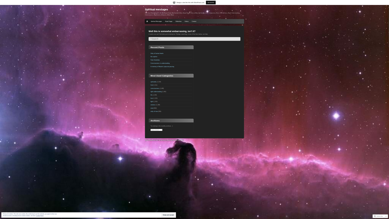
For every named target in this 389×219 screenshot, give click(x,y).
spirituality (154, 82)
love (152, 98)
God (152, 85)
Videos (187, 21)
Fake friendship (155, 60)
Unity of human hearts (157, 53)
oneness (153, 105)
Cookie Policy (40, 215)
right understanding (156, 91)
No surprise (154, 56)
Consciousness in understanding (160, 63)
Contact (194, 21)
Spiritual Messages (156, 21)
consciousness (155, 88)
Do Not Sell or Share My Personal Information (171, 140)
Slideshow (178, 21)
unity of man (154, 111)
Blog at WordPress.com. (151, 140)
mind (152, 108)
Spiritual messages (156, 9)
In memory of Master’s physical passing (162, 66)
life (151, 95)
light (152, 101)
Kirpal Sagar (168, 21)
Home (147, 21)
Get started (211, 2)
